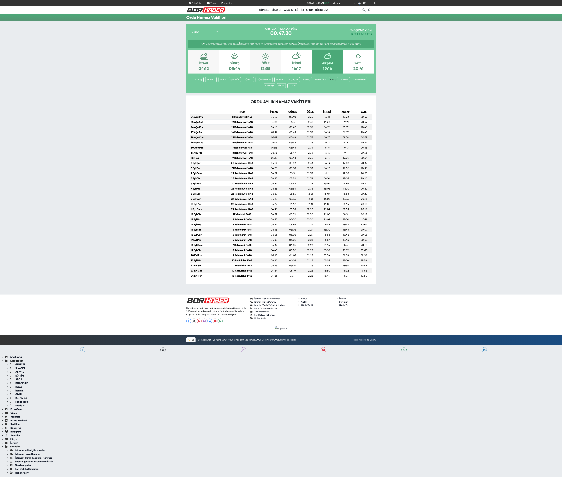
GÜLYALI (248, 79)
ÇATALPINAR (359, 79)
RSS (192, 339)
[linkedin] (484, 349)
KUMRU (306, 79)
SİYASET (277, 9)
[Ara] (364, 10)
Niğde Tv (343, 305)
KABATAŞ (280, 79)
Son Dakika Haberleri (264, 314)
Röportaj (15, 427)
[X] (194, 321)
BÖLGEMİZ (321, 9)
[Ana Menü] (374, 10)
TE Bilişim (371, 339)
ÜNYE (281, 85)
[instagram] (243, 349)
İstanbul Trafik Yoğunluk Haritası (269, 305)
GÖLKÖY (235, 79)
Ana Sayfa (16, 356)
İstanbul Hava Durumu (265, 301)
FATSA (223, 79)
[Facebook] (188, 321)
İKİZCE (292, 85)
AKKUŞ (198, 79)
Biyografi (15, 431)
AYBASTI (211, 79)
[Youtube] (215, 321)
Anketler (15, 435)
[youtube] (323, 349)
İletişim (342, 298)
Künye (304, 298)
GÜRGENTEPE (264, 79)
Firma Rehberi (18, 420)
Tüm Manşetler (261, 311)
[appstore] (281, 327)
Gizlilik (304, 301)
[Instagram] (204, 321)
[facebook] (82, 349)
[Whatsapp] (220, 321)
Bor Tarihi (343, 301)
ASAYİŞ (288, 9)
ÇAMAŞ (344, 79)
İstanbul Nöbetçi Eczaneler (267, 298)
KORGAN (293, 79)
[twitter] (163, 349)
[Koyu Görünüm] (369, 10)
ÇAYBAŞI (269, 85)
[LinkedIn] (209, 321)
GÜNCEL (264, 9)
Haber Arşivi (260, 318)
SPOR (309, 9)
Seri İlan (15, 424)
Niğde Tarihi (307, 305)
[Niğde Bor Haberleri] (206, 9)
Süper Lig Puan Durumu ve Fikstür (34, 461)
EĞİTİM (299, 9)
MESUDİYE (320, 79)
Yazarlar (228, 3)
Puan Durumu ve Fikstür (265, 308)
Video (213, 3)
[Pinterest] (199, 321)
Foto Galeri (197, 3)
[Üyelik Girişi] (373, 3)
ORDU (333, 79)
